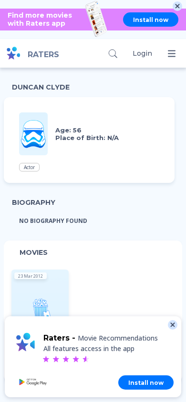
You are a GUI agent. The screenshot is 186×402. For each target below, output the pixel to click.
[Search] (112, 53)
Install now (150, 19)
